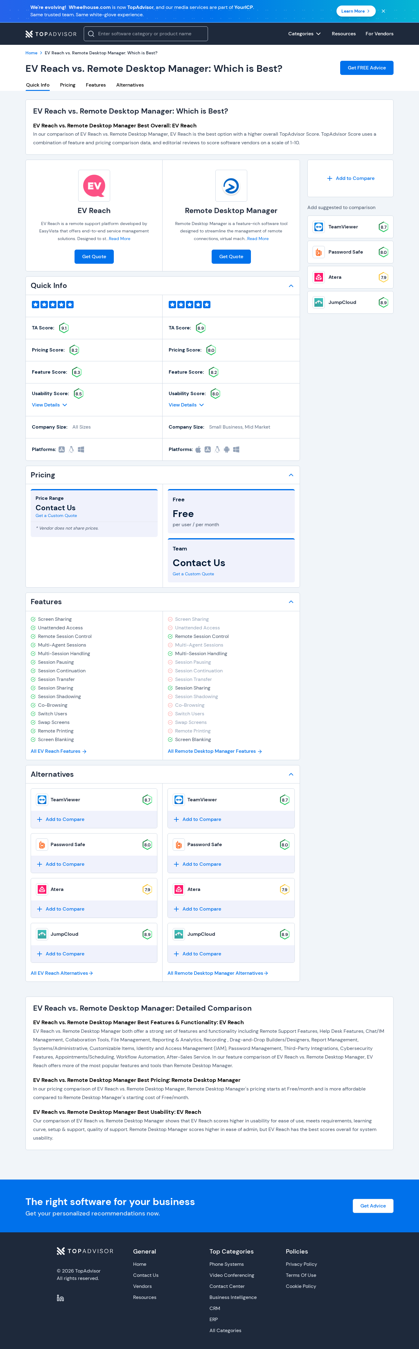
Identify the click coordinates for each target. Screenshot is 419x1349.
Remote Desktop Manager (231, 210)
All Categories (225, 1330)
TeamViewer (65, 799)
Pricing (67, 85)
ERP (214, 1319)
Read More (119, 238)
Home (139, 1264)
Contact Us (146, 1275)
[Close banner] (383, 11)
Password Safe (68, 844)
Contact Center (227, 1286)
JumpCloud (64, 934)
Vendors (142, 1286)
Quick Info (38, 85)
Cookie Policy (301, 1286)
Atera (57, 889)
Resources (144, 1297)
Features (96, 85)
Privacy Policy (301, 1264)
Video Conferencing (232, 1275)
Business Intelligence (233, 1297)
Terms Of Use (301, 1275)
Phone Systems (227, 1264)
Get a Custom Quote (56, 515)
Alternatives (130, 85)
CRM (215, 1308)
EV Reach (94, 210)
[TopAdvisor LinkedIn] (60, 1298)
